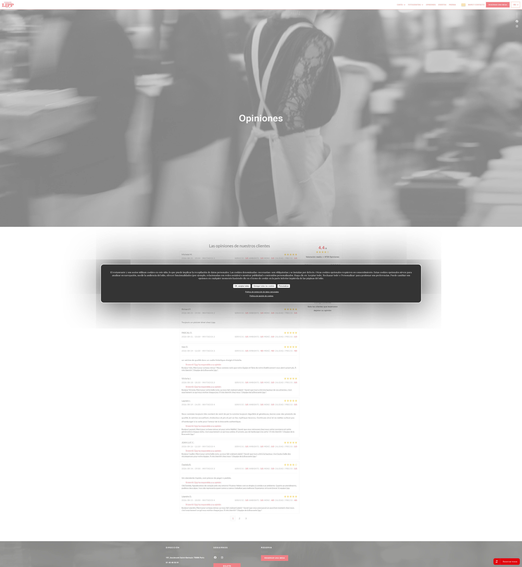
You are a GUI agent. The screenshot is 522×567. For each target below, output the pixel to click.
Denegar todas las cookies (264, 286)
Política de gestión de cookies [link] (261, 296)
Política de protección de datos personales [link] (262, 292)
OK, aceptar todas (242, 286)
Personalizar (284, 286)
